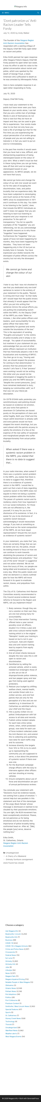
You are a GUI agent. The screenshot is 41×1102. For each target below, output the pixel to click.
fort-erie (8, 958)
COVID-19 (9, 943)
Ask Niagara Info (11, 931)
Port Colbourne (11, 1000)
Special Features (11, 1009)
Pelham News (10, 991)
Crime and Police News (14, 949)
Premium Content (12, 1003)
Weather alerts (11, 1033)
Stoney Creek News (13, 1018)
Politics (8, 997)
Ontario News (10, 988)
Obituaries (9, 985)
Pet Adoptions (10, 994)
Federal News (10, 955)
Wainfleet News (11, 1030)
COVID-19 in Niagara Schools (16, 946)
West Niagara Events (13, 1036)
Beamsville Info (11, 937)
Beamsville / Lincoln (13, 934)
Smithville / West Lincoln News (17, 1006)
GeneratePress (33, 1098)
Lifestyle (8, 970)
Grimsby (8, 961)
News (7, 973)
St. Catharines (10, 1015)
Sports (8, 1012)
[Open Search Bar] (38, 12)
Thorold (8, 1024)
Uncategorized (12, 853)
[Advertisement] (20, 895)
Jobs (7, 967)
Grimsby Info (10, 964)
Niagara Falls (10, 976)
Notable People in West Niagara (17, 982)
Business (9, 940)
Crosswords (10, 952)
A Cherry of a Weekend (16, 856)
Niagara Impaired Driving (15, 979)
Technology (10, 1021)
